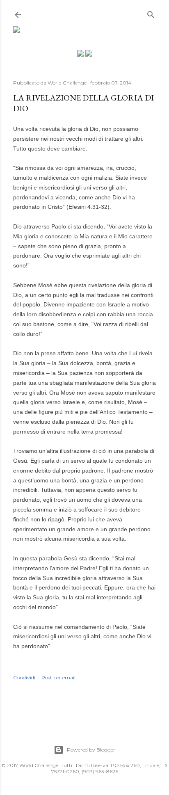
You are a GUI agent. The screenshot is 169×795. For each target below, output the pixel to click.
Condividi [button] (24, 677)
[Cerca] (151, 13)
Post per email (58, 677)
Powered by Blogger (91, 750)
